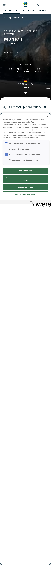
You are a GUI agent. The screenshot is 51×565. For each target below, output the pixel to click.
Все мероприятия (12, 18)
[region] (25, 339)
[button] (4, 3)
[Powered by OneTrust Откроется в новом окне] (39, 202)
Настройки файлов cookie (25, 194)
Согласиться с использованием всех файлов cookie (25, 179)
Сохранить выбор (25, 187)
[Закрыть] (48, 116)
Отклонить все (25, 171)
